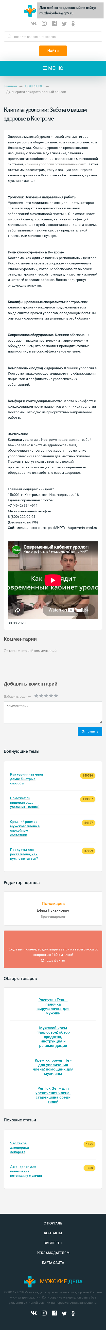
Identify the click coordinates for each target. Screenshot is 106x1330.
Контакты (53, 1233)
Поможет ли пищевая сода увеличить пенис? (24, 802)
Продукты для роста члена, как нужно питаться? (24, 854)
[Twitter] (64, 24)
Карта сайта (53, 1263)
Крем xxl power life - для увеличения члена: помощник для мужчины (53, 1067)
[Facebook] (54, 24)
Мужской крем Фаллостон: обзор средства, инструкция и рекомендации (53, 1036)
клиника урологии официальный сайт (55, 164)
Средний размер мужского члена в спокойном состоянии (25, 828)
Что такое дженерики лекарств (19, 1147)
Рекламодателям (53, 1253)
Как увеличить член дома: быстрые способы (26, 778)
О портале (53, 1223)
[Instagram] (44, 24)
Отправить (90, 731)
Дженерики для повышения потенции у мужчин (26, 1171)
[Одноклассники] (73, 24)
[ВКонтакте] (34, 24)
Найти (53, 50)
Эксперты (53, 1243)
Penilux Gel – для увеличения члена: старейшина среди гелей (53, 1095)
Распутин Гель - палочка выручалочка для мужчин (53, 1006)
